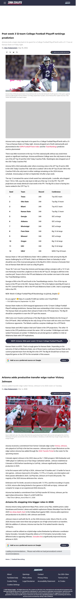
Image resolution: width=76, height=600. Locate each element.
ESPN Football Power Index (29, 147)
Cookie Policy (12, 581)
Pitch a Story (27, 578)
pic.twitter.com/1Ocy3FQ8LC (47, 299)
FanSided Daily (12, 578)
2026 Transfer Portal (46, 451)
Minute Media (12, 589)
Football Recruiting (18, 559)
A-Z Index (61, 581)
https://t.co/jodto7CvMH (28, 299)
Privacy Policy (43, 578)
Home (8, 559)
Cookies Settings (13, 585)
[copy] (17, 52)
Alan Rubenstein (10, 48)
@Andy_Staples (52, 294)
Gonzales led (37, 537)
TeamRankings (51, 147)
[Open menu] (5, 3)
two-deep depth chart (17, 512)
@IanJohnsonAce (16, 495)
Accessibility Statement (46, 581)
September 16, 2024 (28, 301)
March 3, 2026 (30, 498)
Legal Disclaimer (29, 581)
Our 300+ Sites (63, 574)
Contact (41, 574)
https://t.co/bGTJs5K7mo (33, 495)
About (9, 574)
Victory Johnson (61, 446)
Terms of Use (63, 578)
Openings (26, 574)
